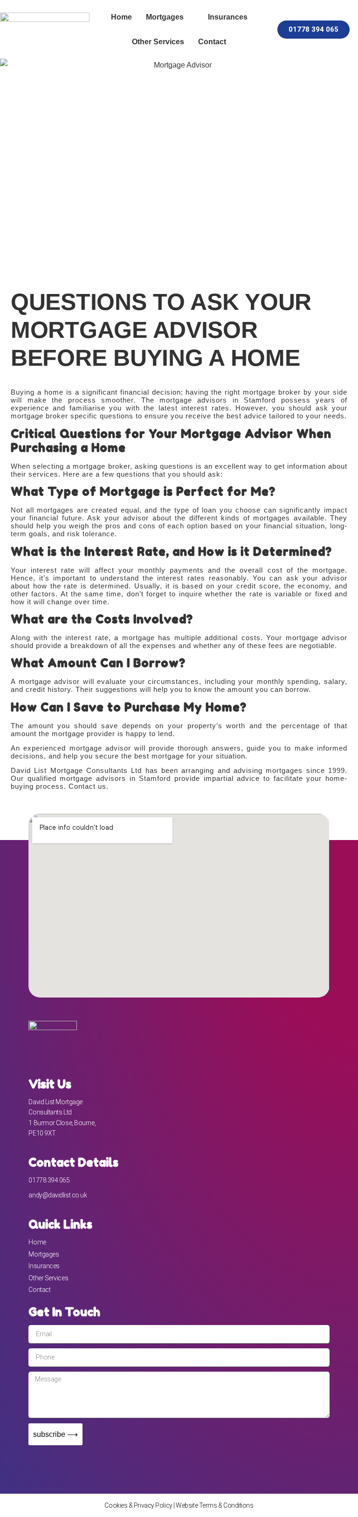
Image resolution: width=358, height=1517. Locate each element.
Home (121, 17)
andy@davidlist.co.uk (57, 1195)
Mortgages (165, 17)
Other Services (158, 42)
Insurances (228, 17)
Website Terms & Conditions (214, 1505)
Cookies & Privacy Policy (138, 1505)
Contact (212, 42)
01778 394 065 (48, 1180)
